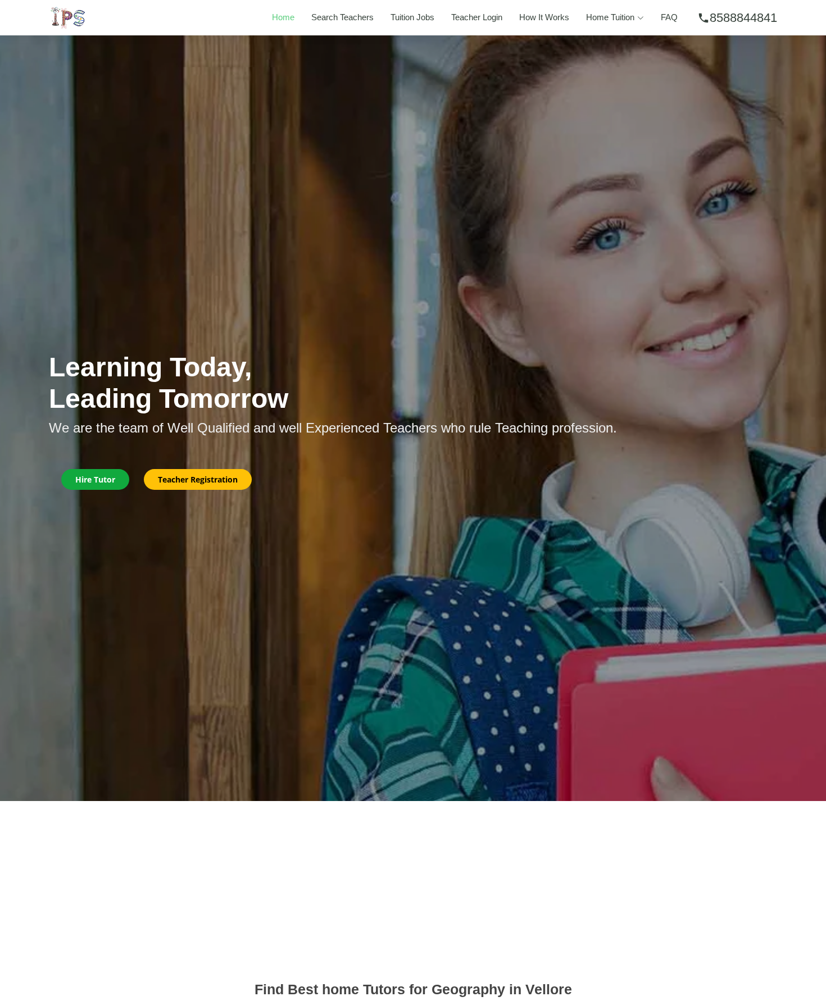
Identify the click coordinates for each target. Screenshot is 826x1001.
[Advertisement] (413, 885)
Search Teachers (342, 17)
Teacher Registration (198, 479)
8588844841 (737, 18)
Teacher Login (476, 17)
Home (283, 17)
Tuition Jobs (412, 17)
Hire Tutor (95, 479)
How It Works (544, 17)
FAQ (669, 17)
